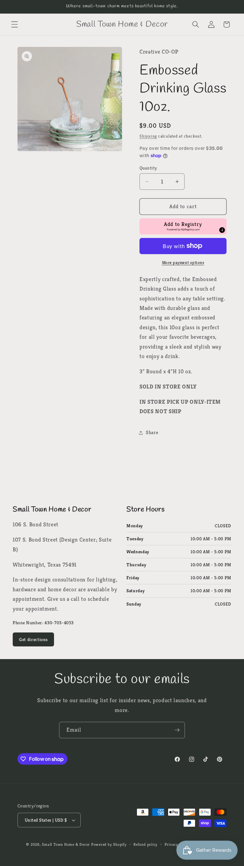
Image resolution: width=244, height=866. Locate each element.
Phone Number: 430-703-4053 (43, 622)
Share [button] (152, 432)
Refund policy (145, 844)
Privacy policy (177, 844)
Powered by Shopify (109, 844)
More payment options (183, 262)
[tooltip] (222, 230)
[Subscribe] (177, 730)
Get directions (33, 639)
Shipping (148, 136)
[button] (14, 24)
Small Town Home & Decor (66, 844)
